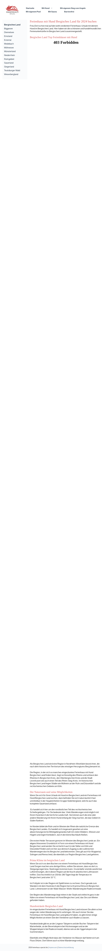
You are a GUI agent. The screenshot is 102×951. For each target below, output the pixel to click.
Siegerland (9, 66)
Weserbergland (11, 74)
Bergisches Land (12, 24)
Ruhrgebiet (9, 59)
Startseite (30, 8)
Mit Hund (46, 8)
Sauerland (8, 62)
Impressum (53, 947)
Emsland (8, 36)
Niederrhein (9, 55)
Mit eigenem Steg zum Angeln (73, 8)
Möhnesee (9, 47)
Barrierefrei (69, 11)
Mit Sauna (52, 11)
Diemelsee (9, 32)
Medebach (9, 43)
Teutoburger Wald (12, 70)
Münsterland (10, 51)
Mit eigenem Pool (33, 11)
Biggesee (8, 28)
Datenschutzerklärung (66, 947)
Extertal (7, 40)
